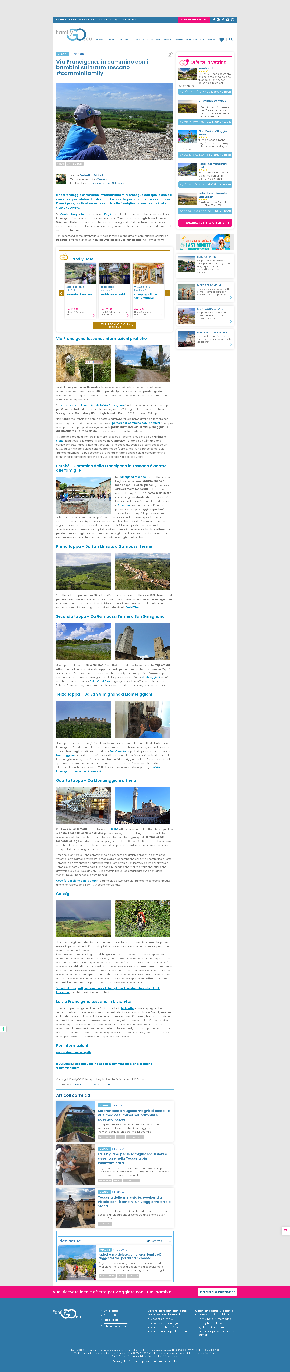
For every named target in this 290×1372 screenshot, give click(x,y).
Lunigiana (120, 1148)
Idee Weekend (135, 1137)
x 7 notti (219, 91)
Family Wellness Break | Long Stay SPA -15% (212, 204)
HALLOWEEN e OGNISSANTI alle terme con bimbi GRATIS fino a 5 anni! (213, 175)
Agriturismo (75, 287)
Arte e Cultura (75, 163)
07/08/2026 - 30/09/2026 (193, 211)
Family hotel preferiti (223, 39)
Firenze (71, 290)
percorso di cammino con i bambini (136, 423)
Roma (84, 214)
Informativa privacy (139, 1361)
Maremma (106, 290)
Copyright (118, 1361)
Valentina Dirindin (92, 175)
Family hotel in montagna (214, 1319)
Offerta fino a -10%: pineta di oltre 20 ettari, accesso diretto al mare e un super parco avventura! (215, 112)
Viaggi (129, 39)
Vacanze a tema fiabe (165, 1327)
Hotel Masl (205, 69)
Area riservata (115, 1326)
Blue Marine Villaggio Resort (212, 132)
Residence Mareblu (113, 294)
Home (99, 39)
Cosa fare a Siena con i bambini (77, 880)
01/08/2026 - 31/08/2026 (192, 154)
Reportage (105, 1180)
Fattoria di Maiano (79, 294)
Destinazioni (114, 39)
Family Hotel (194, 39)
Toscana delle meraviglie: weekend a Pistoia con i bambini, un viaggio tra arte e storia (134, 1201)
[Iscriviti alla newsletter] (285, 1230)
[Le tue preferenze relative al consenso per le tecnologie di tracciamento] (3, 1029)
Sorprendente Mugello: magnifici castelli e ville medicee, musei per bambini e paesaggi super (134, 1115)
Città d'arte (105, 1223)
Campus (178, 39)
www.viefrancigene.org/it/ (73, 1052)
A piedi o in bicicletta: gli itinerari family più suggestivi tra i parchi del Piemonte (130, 1256)
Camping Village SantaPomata (145, 296)
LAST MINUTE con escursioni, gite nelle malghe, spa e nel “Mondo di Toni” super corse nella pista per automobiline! (204, 80)
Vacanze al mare (162, 1319)
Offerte (212, 39)
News (167, 39)
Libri (158, 39)
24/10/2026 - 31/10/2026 (192, 184)
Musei (150, 39)
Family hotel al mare (211, 1323)
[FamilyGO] (74, 35)
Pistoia (119, 1192)
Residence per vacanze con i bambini (216, 1333)
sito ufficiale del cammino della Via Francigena (92, 405)
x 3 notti (219, 122)
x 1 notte (219, 184)
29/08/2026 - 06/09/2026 (193, 91)
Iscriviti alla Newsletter (193, 19)
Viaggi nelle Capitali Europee (169, 1331)
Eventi (140, 39)
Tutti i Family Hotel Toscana (114, 325)
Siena (60, 440)
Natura (60, 163)
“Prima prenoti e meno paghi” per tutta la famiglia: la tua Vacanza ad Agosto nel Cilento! (204, 144)
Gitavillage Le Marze (212, 101)
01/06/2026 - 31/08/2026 (192, 122)
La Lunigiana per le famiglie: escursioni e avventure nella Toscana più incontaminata (132, 1158)
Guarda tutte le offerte (205, 223)
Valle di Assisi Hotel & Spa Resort (212, 195)
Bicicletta (133, 1275)
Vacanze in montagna (165, 1323)
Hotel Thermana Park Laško (212, 165)
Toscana (78, 54)
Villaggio (141, 287)
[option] (81, 291)
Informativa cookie (166, 1361)
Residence (107, 287)
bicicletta (127, 1008)
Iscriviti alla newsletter (217, 1292)
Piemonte (121, 1249)
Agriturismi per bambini (213, 1327)
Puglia (108, 214)
